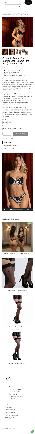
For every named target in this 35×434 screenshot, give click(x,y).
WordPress (12, 428)
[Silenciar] (28, 210)
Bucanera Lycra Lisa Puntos (17, 363)
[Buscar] (28, 2)
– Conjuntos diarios (17, 13)
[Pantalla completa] (30, 210)
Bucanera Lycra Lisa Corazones (17, 290)
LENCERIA (8, 13)
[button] (17, 182)
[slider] (16, 209)
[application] (17, 182)
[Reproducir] (4, 210)
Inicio (3, 13)
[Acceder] (19, 6)
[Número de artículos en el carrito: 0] (16, 6)
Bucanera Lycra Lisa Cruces (17, 327)
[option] (12, 52)
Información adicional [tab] (11, 145)
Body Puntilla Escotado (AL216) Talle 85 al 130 (17, 253)
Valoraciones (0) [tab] (9, 149)
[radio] (4, 122)
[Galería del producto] (17, 32)
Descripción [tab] (7, 142)
